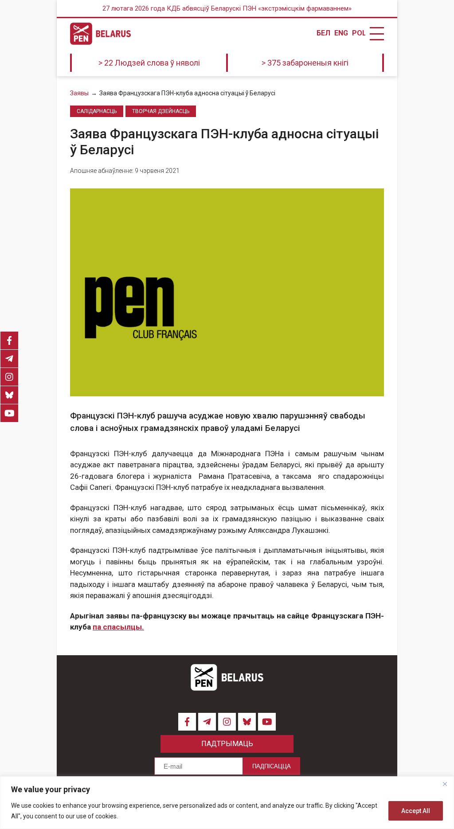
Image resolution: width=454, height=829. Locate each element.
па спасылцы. (118, 626)
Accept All (415, 810)
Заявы (79, 93)
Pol (358, 33)
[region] (227, 802)
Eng (341, 33)
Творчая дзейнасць (160, 111)
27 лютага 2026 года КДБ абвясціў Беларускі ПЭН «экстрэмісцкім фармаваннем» (227, 8)
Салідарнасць (97, 111)
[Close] (444, 783)
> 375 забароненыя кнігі (305, 62)
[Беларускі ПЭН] (100, 34)
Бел (323, 33)
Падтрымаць (227, 743)
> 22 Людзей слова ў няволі (149, 62)
